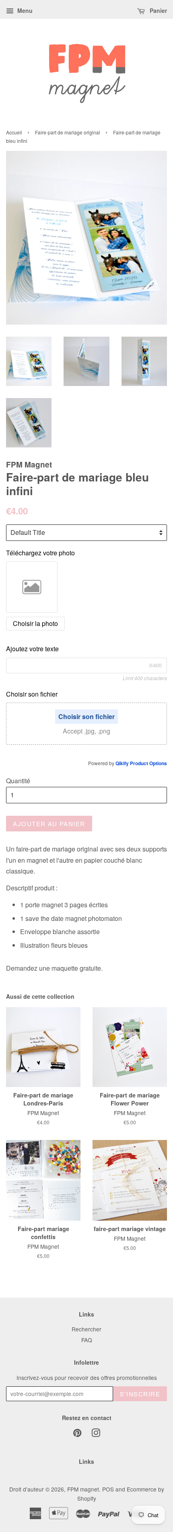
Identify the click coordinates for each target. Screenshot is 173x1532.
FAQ (86, 1340)
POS (108, 1489)
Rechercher (86, 1329)
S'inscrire (140, 1394)
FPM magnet (83, 1489)
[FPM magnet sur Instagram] (95, 1434)
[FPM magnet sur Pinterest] (77, 1434)
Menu (24, 10)
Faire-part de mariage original (67, 132)
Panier (157, 10)
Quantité (18, 780)
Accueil (14, 132)
